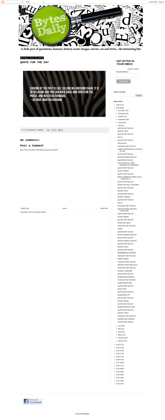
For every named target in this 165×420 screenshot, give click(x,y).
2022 (118, 348)
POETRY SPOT (123, 131)
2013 (118, 375)
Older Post (104, 208)
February (121, 338)
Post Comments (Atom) (38, 212)
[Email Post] (47, 130)
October (121, 117)
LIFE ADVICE (122, 143)
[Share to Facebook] (59, 130)
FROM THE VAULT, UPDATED (128, 185)
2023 (118, 345)
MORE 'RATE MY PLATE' (126, 307)
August (120, 123)
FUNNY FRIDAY (123, 171)
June (120, 326)
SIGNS (120, 229)
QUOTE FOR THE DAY (126, 128)
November (122, 114)
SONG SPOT (122, 289)
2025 (118, 105)
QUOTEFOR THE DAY (125, 160)
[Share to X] (57, 130)
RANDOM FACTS (124, 295)
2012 (118, 378)
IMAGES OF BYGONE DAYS (127, 265)
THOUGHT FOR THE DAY (127, 146)
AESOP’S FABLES (124, 197)
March (120, 335)
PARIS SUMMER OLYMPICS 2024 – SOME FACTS (130, 178)
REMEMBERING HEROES (127, 253)
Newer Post (25, 208)
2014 (118, 372)
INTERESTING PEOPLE (126, 277)
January (121, 341)
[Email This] (52, 130)
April (120, 332)
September (122, 119)
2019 (118, 357)
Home (65, 208)
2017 (118, 363)
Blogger (86, 414)
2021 (118, 351)
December (122, 110)
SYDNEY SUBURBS (125, 271)
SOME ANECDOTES (125, 283)
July (119, 126)
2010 (118, 384)
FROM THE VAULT (124, 223)
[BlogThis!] (54, 130)
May (119, 329)
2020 (118, 354)
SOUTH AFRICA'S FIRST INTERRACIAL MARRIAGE (128, 164)
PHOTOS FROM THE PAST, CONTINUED (127, 210)
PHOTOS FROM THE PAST (127, 157)
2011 (118, 381)
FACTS (120, 137)
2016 (118, 366)
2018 (118, 360)
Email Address (123, 72)
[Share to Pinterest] (61, 130)
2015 (118, 369)
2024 (118, 108)
